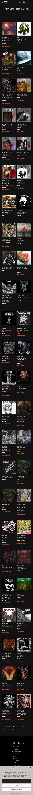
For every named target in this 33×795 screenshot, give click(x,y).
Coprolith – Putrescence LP (7, 566)
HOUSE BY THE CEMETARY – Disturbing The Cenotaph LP (21, 419)
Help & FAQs (16, 747)
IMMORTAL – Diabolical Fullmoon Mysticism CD (6, 40)
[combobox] (24, 16)
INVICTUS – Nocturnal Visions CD (20, 595)
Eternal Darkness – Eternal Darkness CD (6, 449)
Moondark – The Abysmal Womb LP (7, 477)
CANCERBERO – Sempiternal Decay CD (21, 683)
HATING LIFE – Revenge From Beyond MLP (6, 418)
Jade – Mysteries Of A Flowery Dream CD (22, 448)
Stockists (16, 753)
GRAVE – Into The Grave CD (7, 68)
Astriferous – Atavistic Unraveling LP (21, 567)
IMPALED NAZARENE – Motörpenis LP (22, 153)
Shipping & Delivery (16, 756)
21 (12, 730)
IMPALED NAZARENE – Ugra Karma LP (22, 95)
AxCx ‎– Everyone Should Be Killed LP (22, 269)
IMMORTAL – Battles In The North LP (21, 182)
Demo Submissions (16, 751)
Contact (17, 749)
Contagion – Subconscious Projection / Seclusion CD (6, 596)
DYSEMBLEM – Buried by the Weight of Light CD (7, 626)
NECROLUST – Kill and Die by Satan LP (22, 297)
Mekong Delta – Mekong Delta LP (7, 268)
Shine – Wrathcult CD (21, 387)
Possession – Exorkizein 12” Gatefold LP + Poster (6, 389)
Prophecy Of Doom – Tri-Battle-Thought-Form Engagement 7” (22, 507)
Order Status (16, 758)
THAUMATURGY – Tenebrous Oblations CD (6, 655)
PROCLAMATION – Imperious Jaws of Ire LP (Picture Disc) (22, 329)
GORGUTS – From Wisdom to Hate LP (7, 126)
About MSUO (16, 765)
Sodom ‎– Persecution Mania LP (21, 240)
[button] (30, 768)
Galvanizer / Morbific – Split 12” (22, 537)
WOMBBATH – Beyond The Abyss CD (22, 478)
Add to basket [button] (6, 46)
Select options (21, 543)
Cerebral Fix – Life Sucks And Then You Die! (6, 240)
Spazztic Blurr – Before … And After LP (7, 212)
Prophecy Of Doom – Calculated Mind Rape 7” (7, 538)
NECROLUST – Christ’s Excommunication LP (7, 329)
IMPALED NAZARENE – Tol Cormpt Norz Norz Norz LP (7, 97)
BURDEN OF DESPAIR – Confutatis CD (6, 683)
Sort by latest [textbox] (25, 16)
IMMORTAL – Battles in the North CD (21, 39)
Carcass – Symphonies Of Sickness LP (21, 212)
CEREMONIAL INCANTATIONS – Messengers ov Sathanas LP (21, 359)
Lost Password (16, 762)
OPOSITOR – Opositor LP (6, 357)
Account (16, 760)
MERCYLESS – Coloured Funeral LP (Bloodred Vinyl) (7, 183)
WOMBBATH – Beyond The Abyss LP (7, 506)
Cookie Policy (13, 793)
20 (8, 730)
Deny (16, 785)
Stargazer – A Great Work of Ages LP (21, 126)
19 (4, 730)
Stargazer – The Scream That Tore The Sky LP (7, 154)
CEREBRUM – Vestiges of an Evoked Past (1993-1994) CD (6, 713)
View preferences (16, 789)
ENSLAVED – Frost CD (22, 68)
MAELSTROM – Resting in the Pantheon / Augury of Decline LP (6, 298)
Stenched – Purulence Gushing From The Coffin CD (21, 713)
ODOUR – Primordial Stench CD (20, 655)
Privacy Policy (19, 793)
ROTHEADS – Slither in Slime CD (21, 625)
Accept (16, 781)
